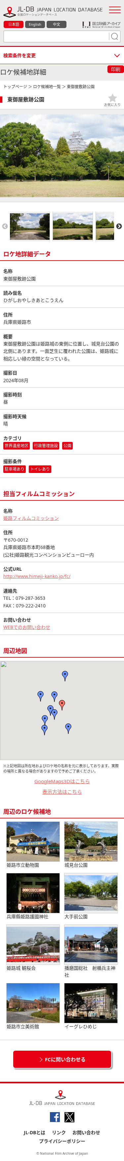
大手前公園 (76, 916)
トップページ (15, 87)
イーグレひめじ (80, 1026)
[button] (62, 705)
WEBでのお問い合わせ (26, 627)
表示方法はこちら (62, 791)
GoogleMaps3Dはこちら (62, 781)
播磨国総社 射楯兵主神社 (89, 971)
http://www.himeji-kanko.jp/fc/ (36, 576)
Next (119, 226)
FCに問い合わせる (65, 1059)
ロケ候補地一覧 (47, 87)
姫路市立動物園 (23, 865)
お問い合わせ (86, 1132)
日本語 (13, 24)
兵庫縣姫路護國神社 (27, 916)
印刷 (115, 69)
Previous (5, 226)
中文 (56, 24)
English (35, 24)
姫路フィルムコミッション (31, 518)
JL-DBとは (34, 1132)
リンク (59, 1132)
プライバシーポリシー (62, 1141)
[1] (113, 36)
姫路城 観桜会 (21, 968)
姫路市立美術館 (23, 1026)
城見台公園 (76, 865)
